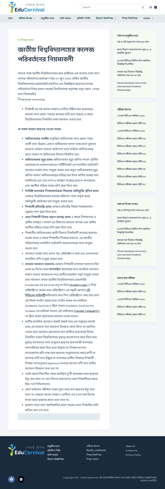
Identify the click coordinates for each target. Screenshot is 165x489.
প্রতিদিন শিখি (83, 18)
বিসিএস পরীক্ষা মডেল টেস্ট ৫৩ (131, 177)
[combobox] (110, 7)
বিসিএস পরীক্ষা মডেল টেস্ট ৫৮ (131, 139)
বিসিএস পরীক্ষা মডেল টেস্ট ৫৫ (131, 162)
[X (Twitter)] (155, 7)
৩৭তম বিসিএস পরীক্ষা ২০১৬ (131, 116)
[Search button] (143, 7)
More (146, 18)
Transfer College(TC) (86, 311)
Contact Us (131, 451)
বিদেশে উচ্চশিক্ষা (104, 18)
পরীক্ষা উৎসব (25, 18)
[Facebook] (151, 7)
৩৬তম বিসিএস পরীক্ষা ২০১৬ (131, 131)
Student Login (78, 285)
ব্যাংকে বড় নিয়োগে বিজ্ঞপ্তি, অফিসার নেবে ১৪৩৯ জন (130, 74)
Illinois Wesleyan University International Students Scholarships (131, 86)
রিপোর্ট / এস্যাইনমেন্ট (96, 451)
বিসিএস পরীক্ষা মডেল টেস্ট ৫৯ (131, 124)
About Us (130, 446)
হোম (10, 18)
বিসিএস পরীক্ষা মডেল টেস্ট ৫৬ (131, 154)
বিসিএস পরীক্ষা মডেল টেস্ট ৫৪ (131, 169)
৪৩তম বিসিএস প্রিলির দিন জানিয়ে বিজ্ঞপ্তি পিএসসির (133, 62)
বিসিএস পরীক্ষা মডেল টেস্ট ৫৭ (131, 146)
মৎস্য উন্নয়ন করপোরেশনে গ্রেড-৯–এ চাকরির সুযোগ (134, 51)
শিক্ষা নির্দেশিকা (130, 18)
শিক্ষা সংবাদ (27, 40)
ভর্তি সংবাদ (65, 18)
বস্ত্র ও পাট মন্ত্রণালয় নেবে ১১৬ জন (133, 42)
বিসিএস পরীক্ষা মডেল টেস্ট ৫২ (131, 185)
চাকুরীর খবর (47, 18)
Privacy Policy (133, 455)
